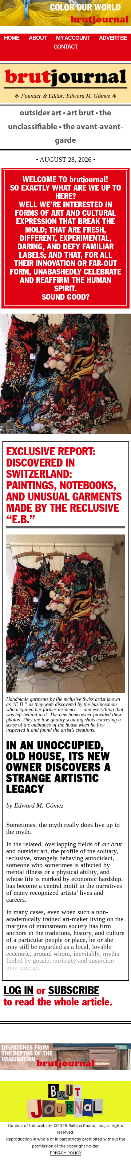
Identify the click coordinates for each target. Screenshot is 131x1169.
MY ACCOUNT (73, 38)
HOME (11, 38)
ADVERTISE (113, 38)
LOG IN (18, 990)
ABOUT (38, 38)
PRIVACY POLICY (66, 1152)
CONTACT (65, 46)
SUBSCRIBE (73, 990)
